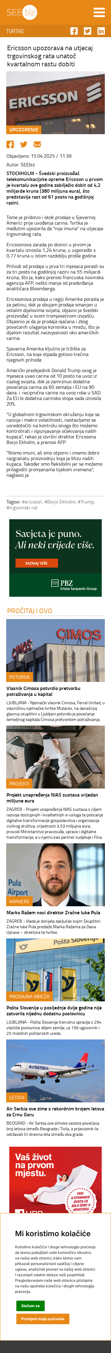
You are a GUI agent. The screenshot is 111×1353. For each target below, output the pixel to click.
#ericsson (32, 501)
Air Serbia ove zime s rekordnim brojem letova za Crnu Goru (55, 1111)
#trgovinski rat (22, 507)
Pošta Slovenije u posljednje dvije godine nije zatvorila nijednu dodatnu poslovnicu (54, 1010)
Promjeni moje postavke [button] (42, 1318)
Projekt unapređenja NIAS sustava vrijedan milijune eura (52, 797)
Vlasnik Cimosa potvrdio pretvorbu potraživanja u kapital (43, 690)
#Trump (86, 501)
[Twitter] (23, 144)
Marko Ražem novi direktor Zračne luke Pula (53, 912)
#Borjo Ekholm (59, 501)
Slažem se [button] (30, 1305)
